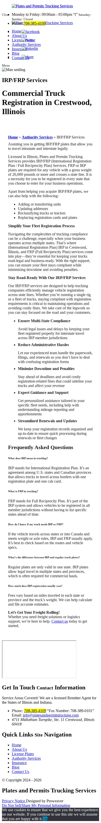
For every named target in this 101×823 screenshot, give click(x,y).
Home (13, 137)
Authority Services (37, 137)
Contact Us (20, 772)
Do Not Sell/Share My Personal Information (36, 805)
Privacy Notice (14, 801)
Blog (15, 767)
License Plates (23, 754)
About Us (19, 749)
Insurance (19, 763)
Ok (44, 819)
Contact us (59, 621)
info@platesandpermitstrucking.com (51, 715)
